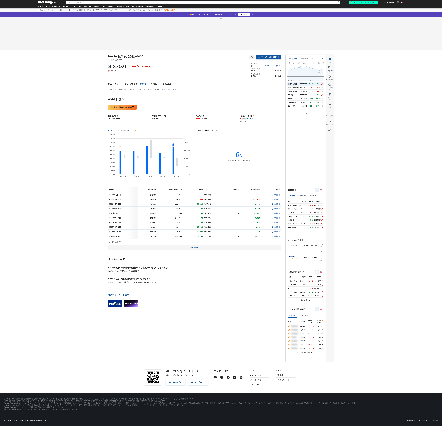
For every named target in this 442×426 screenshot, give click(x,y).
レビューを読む (321, 257)
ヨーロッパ (122, 10)
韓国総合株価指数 (293, 91)
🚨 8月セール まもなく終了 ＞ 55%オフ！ (364, 2)
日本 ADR (104, 10)
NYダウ (290, 95)
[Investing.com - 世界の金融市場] (47, 2)
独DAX (290, 99)
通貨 (289, 58)
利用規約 (410, 420)
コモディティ (304, 58)
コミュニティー (168, 84)
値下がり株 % (314, 195)
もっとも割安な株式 (296, 309)
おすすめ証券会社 (295, 240)
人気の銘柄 (291, 195)
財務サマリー (112, 89)
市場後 (89, 10)
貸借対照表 (132, 89)
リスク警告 (434, 420)
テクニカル (155, 84)
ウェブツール (255, 385)
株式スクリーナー (137, 6)
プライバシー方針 (421, 420)
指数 (295, 58)
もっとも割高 (304, 315)
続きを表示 (194, 247)
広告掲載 (279, 375)
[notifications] (398, 2)
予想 (174, 89)
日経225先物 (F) (293, 87)
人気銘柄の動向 (294, 272)
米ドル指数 (291, 106)
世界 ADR (96, 10)
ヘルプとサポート (282, 380)
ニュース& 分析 (131, 84)
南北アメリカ (113, 10)
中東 (129, 10)
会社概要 (279, 370)
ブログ (252, 370)
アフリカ (150, 10)
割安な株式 (158, 10)
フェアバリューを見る (271, 66)
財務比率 (156, 89)
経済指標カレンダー (123, 6)
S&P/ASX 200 (293, 102)
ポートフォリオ (255, 380)
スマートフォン (255, 375)
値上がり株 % (302, 195)
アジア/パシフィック (139, 10)
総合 (110, 84)
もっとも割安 (292, 315)
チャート (118, 84)
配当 (163, 89)
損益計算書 (122, 89)
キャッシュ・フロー (145, 89)
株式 (41, 10)
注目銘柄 (292, 190)
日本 (60, 10)
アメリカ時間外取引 (78, 10)
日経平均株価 (292, 84)
